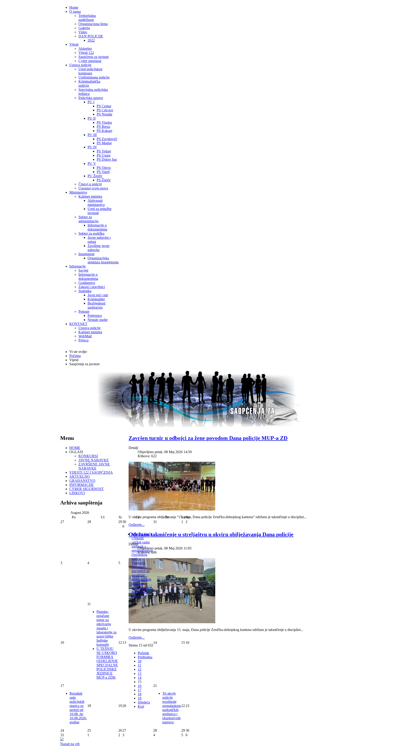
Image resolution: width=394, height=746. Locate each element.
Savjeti (83, 270)
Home (73, 7)
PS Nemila (104, 114)
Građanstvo (86, 283)
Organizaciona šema (93, 24)
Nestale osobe (98, 320)
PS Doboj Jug (107, 159)
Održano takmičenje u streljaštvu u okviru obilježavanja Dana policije (211, 534)
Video (82, 32)
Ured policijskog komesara (90, 71)
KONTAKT (78, 324)
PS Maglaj (104, 143)
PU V (92, 163)
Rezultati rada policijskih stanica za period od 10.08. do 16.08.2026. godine (78, 707)
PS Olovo (104, 168)
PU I (91, 102)
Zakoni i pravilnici (91, 287)
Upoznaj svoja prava (93, 188)
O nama (75, 11)
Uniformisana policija (93, 77)
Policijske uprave (90, 98)
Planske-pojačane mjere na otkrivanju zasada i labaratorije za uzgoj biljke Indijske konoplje (106, 628)
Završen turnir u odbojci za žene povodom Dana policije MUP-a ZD (208, 438)
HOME (74, 448)
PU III (92, 135)
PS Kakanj (104, 131)
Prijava (83, 340)
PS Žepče (104, 180)
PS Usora (103, 155)
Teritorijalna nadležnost (87, 18)
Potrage (83, 311)
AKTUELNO (79, 476)
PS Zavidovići (107, 139)
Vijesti (73, 44)
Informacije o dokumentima (97, 227)
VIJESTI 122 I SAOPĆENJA (91, 472)
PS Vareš (103, 172)
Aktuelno (85, 48)
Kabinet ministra (90, 196)
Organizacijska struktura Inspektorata (103, 260)
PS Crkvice (105, 110)
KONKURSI (88, 456)
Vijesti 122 (86, 53)
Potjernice (95, 316)
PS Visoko (104, 122)
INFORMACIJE (81, 485)
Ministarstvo (78, 192)
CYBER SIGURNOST (86, 489)
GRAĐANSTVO (82, 481)
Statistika (84, 291)
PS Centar (104, 106)
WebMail (85, 336)
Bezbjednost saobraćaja (96, 305)
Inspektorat (86, 254)
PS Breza (103, 127)
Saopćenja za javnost (93, 57)
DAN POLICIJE (90, 36)
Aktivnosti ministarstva (96, 203)
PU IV (92, 147)
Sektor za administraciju (88, 219)
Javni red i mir (98, 295)
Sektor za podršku (91, 233)
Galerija (84, 28)
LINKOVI (77, 493)
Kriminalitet (96, 299)
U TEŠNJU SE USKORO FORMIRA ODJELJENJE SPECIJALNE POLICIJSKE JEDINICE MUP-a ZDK (107, 663)
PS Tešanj (104, 151)
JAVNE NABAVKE (93, 460)
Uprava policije (80, 65)
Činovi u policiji (90, 184)
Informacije (77, 266)
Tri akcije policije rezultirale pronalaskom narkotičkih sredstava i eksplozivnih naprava (171, 707)
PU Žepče (95, 176)
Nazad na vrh (70, 744)
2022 (91, 40)
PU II (92, 118)
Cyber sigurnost (89, 61)
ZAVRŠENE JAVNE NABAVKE (94, 466)
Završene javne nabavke (98, 248)
